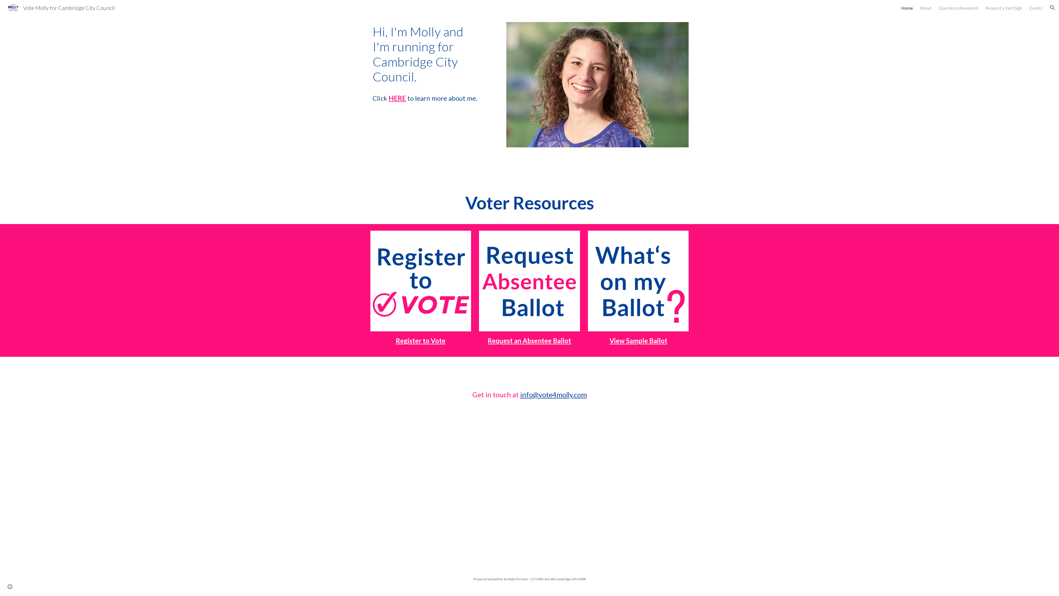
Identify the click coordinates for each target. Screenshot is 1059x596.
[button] (1052, 7)
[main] (434, 64)
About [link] (926, 7)
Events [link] (1035, 7)
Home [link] (907, 7)
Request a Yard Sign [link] (1003, 7)
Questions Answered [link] (958, 7)
